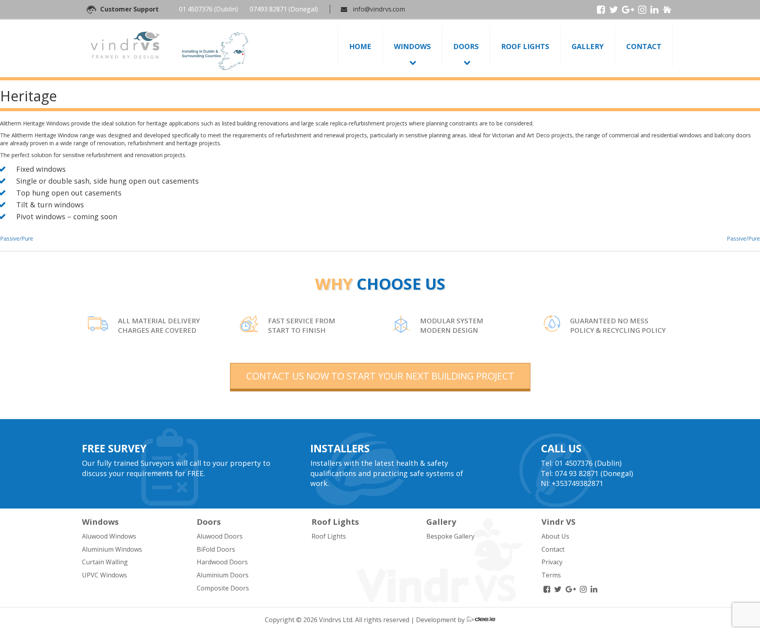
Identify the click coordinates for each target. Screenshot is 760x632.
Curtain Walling (105, 562)
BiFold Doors (216, 549)
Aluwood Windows (109, 536)
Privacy (552, 562)
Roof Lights (525, 46)
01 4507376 (196, 9)
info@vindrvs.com (379, 9)
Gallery (588, 46)
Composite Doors (223, 588)
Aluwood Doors (220, 536)
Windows (412, 46)
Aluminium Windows (112, 549)
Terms (551, 575)
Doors (466, 46)
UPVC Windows (104, 575)
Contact (643, 46)
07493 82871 (268, 9)
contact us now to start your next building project (380, 375)
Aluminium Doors (223, 575)
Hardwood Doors (222, 562)
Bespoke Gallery (450, 536)
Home (360, 46)
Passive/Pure (16, 238)
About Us (555, 536)
